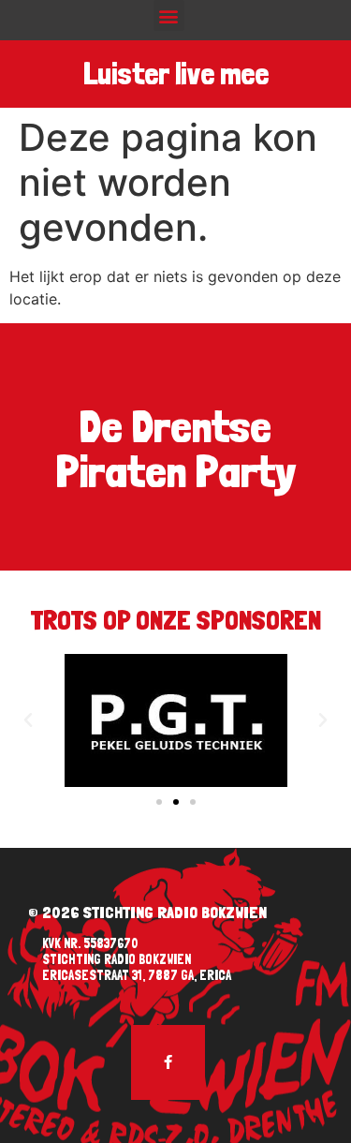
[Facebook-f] (168, 1062)
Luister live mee (176, 74)
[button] (169, 15)
